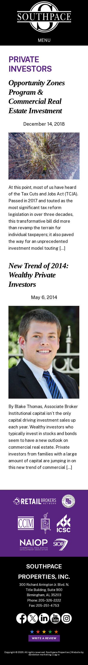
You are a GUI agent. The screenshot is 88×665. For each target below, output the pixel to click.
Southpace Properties (44, 16)
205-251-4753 (47, 605)
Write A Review (44, 638)
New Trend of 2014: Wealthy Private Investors (38, 274)
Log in (56, 654)
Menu (44, 40)
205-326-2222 (49, 600)
